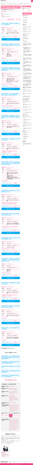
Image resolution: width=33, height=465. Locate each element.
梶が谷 (13, 427)
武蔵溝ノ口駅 (14, 415)
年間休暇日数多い (11, 397)
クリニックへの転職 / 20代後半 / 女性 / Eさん (27, 110)
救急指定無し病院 (11, 392)
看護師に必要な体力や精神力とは (27, 91)
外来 (9, 402)
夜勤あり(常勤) (15, 388)
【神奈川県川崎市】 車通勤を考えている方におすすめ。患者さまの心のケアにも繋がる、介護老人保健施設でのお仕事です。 (10, 69)
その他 (15, 402)
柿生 (15, 425)
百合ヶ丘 (10, 425)
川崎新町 (15, 422)
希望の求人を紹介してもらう (11, 39)
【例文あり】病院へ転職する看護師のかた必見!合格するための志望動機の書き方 (27, 85)
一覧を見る (29, 10)
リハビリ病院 (16, 392)
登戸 (15, 421)
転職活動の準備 (25, 36)
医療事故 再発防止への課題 (27, 123)
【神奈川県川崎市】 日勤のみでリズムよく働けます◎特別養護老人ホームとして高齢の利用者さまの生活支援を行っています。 (10, 260)
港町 (14, 428)
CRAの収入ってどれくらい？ (27, 33)
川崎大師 (10, 429)
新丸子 (16, 426)
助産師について (25, 139)
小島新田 (15, 429)
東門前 (13, 429)
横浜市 (10, 404)
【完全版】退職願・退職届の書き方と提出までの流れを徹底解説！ (27, 55)
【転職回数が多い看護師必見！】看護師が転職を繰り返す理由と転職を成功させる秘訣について (27, 70)
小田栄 (10, 423)
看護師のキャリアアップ (26, 89)
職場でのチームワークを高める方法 (27, 94)
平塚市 (18, 404)
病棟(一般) (12, 402)
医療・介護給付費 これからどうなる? (27, 117)
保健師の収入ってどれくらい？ (27, 29)
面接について (25, 40)
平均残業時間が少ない (12, 396)
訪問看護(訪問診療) (12, 393)
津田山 (10, 421)
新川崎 (12, 423)
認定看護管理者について (26, 136)
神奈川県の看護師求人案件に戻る (11, 379)
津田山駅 (18, 415)
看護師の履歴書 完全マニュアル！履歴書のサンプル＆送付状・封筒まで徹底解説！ (27, 48)
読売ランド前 (16, 424)
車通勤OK (13, 395)
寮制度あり (15, 397)
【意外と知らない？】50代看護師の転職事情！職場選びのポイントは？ (27, 44)
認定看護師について (26, 132)
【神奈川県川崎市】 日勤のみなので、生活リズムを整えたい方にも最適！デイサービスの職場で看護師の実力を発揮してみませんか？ (10, 163)
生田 (13, 424)
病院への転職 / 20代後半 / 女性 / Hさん (27, 107)
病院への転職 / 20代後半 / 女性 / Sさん (27, 105)
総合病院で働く (25, 17)
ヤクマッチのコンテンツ (27, 13)
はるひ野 (13, 426)
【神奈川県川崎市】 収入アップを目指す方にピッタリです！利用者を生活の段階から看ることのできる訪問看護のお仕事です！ (10, 357)
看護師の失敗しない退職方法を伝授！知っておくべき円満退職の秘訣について (27, 59)
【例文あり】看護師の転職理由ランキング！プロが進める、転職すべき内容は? (27, 74)
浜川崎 (17, 422)
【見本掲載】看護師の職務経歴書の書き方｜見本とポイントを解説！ (27, 66)
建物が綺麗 (10, 398)
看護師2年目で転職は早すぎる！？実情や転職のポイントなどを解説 (27, 52)
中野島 (18, 421)
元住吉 (18, 426)
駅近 (18, 398)
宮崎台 (15, 427)
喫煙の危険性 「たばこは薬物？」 (27, 126)
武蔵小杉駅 (3, 415)
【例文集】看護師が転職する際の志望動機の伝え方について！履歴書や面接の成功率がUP (27, 77)
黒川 (11, 426)
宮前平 (17, 427)
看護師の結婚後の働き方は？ (27, 96)
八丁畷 (12, 422)
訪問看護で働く (25, 20)
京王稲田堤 (15, 423)
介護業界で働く (25, 22)
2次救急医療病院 (14, 391)
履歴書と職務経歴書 (26, 38)
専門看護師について (26, 134)
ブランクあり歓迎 (15, 399)
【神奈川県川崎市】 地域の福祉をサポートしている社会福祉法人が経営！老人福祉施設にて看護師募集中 (10, 117)
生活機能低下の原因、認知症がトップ (27, 129)
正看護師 (10, 386)
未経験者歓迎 (11, 399)
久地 (12, 421)
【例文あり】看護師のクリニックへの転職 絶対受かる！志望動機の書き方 (27, 62)
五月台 (18, 425)
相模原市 (12, 404)
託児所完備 (10, 400)
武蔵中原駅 (7, 415)
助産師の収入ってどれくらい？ (27, 31)
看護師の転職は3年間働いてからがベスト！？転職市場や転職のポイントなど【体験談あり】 (27, 81)
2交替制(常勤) (11, 389)
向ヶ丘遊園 (10, 424)
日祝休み (10, 395)
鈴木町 (16, 428)
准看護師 (13, 386)
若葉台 (18, 423)
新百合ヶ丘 (13, 425)
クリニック (10, 391)
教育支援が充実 (15, 398)
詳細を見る (15, 36)
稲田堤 (10, 422)
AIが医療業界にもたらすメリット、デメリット (27, 120)
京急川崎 (12, 428)
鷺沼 (9, 428)
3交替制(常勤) (15, 389)
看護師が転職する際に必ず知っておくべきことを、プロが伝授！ (27, 144)
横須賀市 (15, 404)
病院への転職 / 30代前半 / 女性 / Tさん (27, 102)
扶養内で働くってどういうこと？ (27, 26)
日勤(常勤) (10, 388)
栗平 (9, 426)
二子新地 (10, 427)
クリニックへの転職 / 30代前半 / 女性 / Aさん (27, 113)
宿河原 (14, 421)
